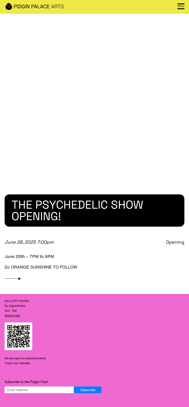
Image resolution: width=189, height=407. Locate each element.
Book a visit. (12, 315)
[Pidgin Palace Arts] (35, 7)
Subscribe (87, 389)
